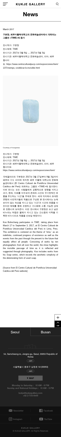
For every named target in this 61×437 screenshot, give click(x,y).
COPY (30, 360)
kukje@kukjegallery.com (30, 392)
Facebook (48, 410)
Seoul (15, 331)
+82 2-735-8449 (30, 395)
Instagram (17, 419)
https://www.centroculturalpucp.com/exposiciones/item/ (29, 170)
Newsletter (17, 410)
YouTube (48, 419)
